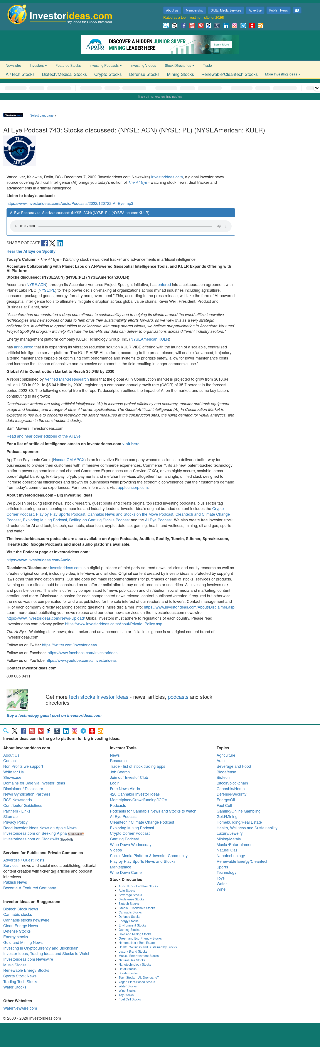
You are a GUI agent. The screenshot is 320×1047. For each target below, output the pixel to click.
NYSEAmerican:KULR (149, 339)
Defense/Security (231, 794)
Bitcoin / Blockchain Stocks (137, 908)
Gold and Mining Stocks (135, 934)
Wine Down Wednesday (131, 844)
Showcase (12, 777)
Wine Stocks (127, 990)
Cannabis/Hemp (231, 788)
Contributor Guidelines (22, 805)
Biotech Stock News (20, 909)
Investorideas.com (167, 176)
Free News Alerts (125, 788)
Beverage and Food (234, 766)
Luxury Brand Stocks (133, 951)
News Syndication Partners (26, 794)
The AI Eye (137, 182)
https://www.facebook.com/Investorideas (83, 652)
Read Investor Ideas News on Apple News (40, 827)
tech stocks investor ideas (98, 696)
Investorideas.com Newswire (28, 959)
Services (11, 865)
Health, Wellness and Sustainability (247, 827)
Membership (194, 10)
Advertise (255, 10)
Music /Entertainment (235, 844)
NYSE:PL (47, 290)
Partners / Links (16, 811)
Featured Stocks (68, 65)
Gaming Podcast (124, 838)
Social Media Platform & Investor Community (149, 855)
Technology (226, 872)
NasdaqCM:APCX (68, 459)
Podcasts (118, 805)
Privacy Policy (15, 822)
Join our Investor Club (129, 777)
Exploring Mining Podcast (45, 519)
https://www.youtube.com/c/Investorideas (81, 660)
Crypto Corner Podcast (130, 833)
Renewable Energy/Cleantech (242, 861)
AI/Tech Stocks (20, 74)
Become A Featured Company (29, 887)
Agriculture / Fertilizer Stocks (138, 886)
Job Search (120, 771)
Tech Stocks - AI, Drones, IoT (139, 977)
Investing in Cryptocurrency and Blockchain (40, 948)
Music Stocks (14, 964)
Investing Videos (143, 65)
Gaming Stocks (129, 929)
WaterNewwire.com (20, 1008)
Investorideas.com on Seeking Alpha (35, 833)
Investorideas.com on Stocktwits (31, 838)
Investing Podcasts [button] (104, 65)
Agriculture (226, 755)
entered (164, 284)
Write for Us (13, 771)
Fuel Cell (224, 805)
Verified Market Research (67, 379)
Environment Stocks (132, 925)
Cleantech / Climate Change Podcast (142, 822)
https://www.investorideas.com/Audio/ (39, 559)
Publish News (278, 10)
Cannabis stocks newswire (26, 920)
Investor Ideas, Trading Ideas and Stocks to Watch (46, 953)
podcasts (178, 696)
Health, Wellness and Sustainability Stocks (148, 947)
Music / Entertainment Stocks (139, 955)
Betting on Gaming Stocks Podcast (99, 519)
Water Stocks (14, 987)
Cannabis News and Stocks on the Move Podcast (130, 514)
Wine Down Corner (126, 872)
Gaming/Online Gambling (239, 811)
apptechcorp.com (133, 487)
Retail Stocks (127, 969)
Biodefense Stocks (131, 899)
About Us (11, 755)
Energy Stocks (128, 921)
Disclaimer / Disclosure (23, 788)
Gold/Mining (227, 816)
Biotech (223, 777)
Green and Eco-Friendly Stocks (140, 938)
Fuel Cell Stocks (130, 999)
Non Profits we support (23, 766)
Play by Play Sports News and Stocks (142, 861)
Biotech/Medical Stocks (64, 74)
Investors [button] (37, 65)
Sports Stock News (20, 975)
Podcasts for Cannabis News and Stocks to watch (153, 811)
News (115, 755)
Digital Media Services (226, 10)
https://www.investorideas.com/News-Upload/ (46, 618)
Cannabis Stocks (130, 912)
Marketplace (120, 867)
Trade (207, 65)
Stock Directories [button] (178, 65)
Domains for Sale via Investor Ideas (34, 783)
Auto (221, 760)
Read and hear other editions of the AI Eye (44, 436)
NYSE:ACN (36, 284)
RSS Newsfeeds (17, 799)
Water (222, 883)
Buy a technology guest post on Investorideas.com (54, 715)
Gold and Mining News (23, 942)
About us (172, 10)
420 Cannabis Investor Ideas (135, 794)
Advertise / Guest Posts (23, 860)
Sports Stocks (128, 973)
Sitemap (10, 816)
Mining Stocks (180, 74)
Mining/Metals (229, 838)
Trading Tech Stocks (20, 981)
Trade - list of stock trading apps (137, 766)
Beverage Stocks (130, 895)
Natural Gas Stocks (132, 960)
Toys (221, 878)
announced (23, 347)
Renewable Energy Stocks (26, 970)
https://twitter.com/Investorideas (69, 644)
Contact (10, 760)
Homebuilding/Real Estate (239, 822)
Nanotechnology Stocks (135, 964)
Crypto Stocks (108, 74)
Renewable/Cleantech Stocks (229, 74)
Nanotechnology (231, 855)
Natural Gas (227, 850)
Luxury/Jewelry (230, 833)
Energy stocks (15, 936)
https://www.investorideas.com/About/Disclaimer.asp (189, 607)
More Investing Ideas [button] (281, 74)
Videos (116, 850)
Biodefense (226, 771)
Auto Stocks (127, 890)
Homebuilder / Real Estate (137, 942)
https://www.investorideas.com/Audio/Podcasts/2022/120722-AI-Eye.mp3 (70, 203)
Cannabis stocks (17, 914)
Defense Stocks (144, 74)
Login (115, 783)
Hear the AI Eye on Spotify (31, 251)
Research (118, 760)
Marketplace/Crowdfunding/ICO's (138, 799)
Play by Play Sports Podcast (60, 514)
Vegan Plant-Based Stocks (137, 982)
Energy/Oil (226, 799)
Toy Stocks (126, 995)
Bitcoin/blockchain (232, 783)
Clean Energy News (20, 925)
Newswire (13, 65)
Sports (222, 867)
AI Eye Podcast (158, 519)
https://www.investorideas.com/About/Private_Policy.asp (113, 623)
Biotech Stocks (129, 903)
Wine (221, 889)
